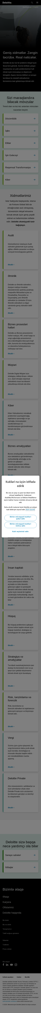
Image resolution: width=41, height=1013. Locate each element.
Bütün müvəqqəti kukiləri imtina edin (20, 525)
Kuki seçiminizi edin (20, 532)
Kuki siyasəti (30, 510)
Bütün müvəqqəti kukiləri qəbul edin (20, 518)
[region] (20, 507)
